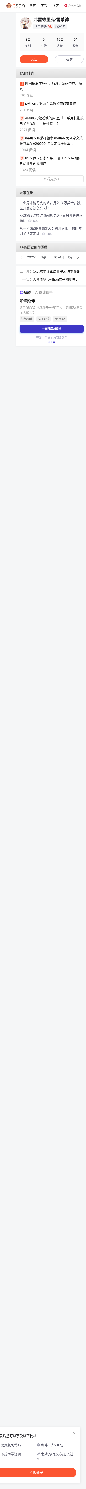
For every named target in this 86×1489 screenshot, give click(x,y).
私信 (69, 59)
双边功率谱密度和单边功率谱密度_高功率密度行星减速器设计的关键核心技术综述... (58, 271)
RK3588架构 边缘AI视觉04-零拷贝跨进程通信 (51, 218)
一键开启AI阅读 (51, 328)
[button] (21, 257)
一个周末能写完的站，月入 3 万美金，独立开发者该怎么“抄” (50, 205)
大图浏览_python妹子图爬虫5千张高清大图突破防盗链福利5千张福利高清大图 (57, 279)
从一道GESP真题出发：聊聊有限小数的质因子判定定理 (51, 231)
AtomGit (74, 6)
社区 (55, 6)
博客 (32, 6)
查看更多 (50, 179)
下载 (44, 6)
